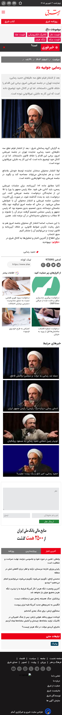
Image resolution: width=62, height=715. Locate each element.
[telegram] (58, 265)
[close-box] (4, 47)
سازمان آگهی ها (53, 700)
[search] (3, 3)
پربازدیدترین (31, 551)
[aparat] (25, 668)
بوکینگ (54, 643)
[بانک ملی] (31, 541)
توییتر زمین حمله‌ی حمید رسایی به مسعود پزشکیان (33, 441)
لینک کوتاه (26, 260)
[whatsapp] (43, 265)
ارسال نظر (49, 521)
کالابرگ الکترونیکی (37, 35)
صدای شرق (12, 662)
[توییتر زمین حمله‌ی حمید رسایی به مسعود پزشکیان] (31, 428)
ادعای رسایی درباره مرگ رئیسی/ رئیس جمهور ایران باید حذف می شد (33, 408)
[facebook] (48, 265)
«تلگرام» (55, 242)
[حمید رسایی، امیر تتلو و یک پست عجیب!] (31, 461)
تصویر (24, 662)
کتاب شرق (10, 21)
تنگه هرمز (40, 39)
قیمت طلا (20, 35)
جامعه (43, 658)
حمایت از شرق (54, 685)
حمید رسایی (29, 252)
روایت (33, 662)
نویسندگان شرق (54, 695)
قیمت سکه (54, 39)
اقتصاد (22, 658)
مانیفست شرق (54, 690)
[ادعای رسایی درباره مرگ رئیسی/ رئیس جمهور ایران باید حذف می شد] (31, 396)
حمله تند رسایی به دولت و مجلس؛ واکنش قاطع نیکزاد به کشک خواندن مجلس (34, 376)
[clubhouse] (19, 668)
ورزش (43, 662)
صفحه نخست (55, 658)
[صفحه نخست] (19, 3)
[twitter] (53, 265)
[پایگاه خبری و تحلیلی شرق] (52, 12)
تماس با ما (56, 676)
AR (9, 3)
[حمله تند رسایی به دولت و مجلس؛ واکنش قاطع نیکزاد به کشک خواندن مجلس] (31, 363)
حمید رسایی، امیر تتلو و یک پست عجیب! (37, 474)
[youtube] (13, 668)
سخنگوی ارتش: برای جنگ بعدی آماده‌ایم (42, 611)
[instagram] (42, 668)
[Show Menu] (3, 10)
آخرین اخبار (51, 551)
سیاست (56, 59)
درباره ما (57, 680)
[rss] (48, 668)
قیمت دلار (55, 35)
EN (14, 3)
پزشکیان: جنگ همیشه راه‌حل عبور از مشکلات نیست (37, 598)
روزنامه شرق (51, 21)
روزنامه (11, 551)
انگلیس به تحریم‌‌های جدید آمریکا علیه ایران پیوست (37, 604)
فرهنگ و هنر (55, 662)
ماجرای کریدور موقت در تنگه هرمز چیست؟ (41, 627)
